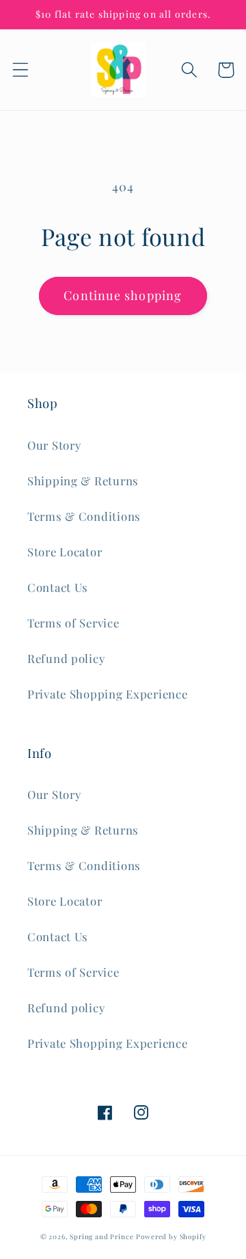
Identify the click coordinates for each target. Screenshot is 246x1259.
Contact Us (57, 587)
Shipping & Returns (83, 480)
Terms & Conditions (84, 516)
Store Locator (64, 551)
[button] (21, 70)
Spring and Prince (101, 1236)
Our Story (54, 444)
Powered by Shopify (171, 1236)
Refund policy (66, 658)
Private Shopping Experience (107, 693)
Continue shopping (123, 295)
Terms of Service (73, 622)
